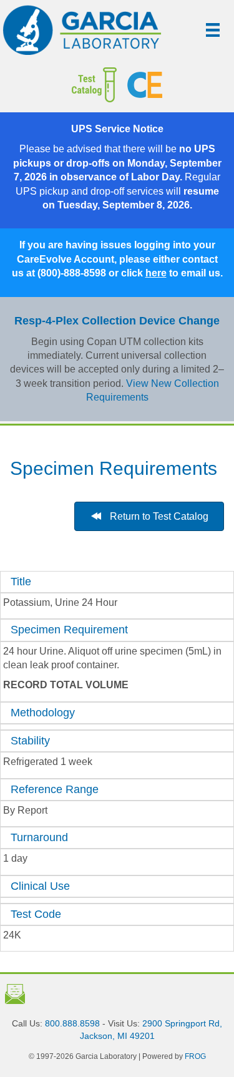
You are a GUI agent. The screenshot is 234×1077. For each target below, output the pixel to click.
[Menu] (212, 30)
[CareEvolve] (175, 84)
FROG (195, 1056)
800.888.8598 (72, 1023)
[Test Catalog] (68, 84)
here (156, 273)
